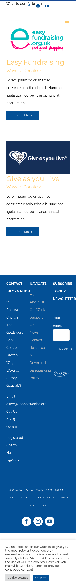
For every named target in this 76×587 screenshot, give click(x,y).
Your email (57, 321)
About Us (37, 302)
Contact (36, 340)
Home (34, 295)
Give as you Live (33, 179)
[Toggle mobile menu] (67, 21)
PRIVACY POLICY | (45, 497)
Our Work (37, 310)
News (34, 332)
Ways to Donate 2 (23, 186)
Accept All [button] (40, 577)
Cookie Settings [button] (18, 577)
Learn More (22, 115)
